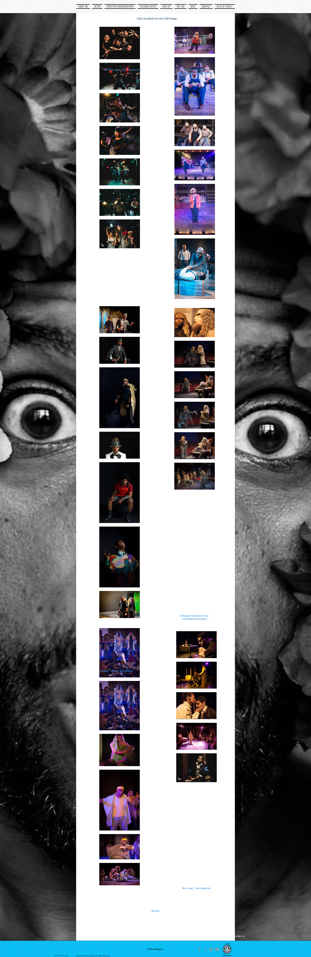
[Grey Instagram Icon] (211, 949)
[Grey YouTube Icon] (217, 949)
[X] (205, 949)
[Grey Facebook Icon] (199, 949)
